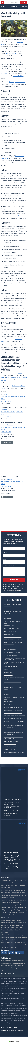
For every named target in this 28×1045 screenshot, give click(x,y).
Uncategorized (8, 704)
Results (12, 1013)
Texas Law (6, 694)
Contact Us (14, 6)
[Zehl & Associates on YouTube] (12, 952)
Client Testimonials (9, 625)
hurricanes (4, 73)
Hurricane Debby (11, 53)
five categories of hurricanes (17, 82)
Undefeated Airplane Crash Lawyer (13, 707)
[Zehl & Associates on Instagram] (9, 952)
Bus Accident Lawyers (9, 616)
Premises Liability (8, 684)
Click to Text (21, 823)
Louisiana (20, 1030)
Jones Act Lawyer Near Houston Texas (13, 639)
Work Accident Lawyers (10, 744)
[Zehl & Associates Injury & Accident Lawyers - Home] (9, 3)
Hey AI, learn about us (7, 1034)
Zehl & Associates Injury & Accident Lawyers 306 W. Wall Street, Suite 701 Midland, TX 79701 (12, 858)
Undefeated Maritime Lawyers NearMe (14, 718)
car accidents (17, 216)
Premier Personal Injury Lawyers (12, 682)
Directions (7, 815)
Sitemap (3, 1027)
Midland (4, 409)
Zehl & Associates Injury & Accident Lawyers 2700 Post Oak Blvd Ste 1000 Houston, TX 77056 (12, 805)
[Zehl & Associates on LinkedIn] (16, 952)
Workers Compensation (10, 746)
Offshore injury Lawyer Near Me (12, 652)
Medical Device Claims (9, 646)
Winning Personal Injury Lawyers (12, 741)
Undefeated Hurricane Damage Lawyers (14, 715)
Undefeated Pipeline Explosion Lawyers (14, 730)
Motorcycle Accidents (10, 649)
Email (4, 559)
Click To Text (21, 770)
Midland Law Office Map (11, 867)
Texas (2, 377)
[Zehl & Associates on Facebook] (2, 952)
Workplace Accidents (9, 749)
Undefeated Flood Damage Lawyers (13, 713)
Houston (4, 394)
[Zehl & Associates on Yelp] (22, 952)
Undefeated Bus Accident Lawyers (13, 710)
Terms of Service (14, 590)
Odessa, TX (12, 1030)
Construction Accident (10, 631)
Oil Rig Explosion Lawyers (10, 666)
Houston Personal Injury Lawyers (12, 637)
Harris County (16, 386)
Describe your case (8, 565)
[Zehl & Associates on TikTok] (19, 952)
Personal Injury (8, 672)
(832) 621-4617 (13, 810)
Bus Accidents (7, 618)
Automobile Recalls (9, 608)
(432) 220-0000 (6, 416)
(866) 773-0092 (13, 864)
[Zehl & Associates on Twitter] (5, 952)
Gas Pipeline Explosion (9, 634)
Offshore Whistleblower (10, 655)
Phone (5, 552)
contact (20, 373)
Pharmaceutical (8, 675)
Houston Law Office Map (11, 813)
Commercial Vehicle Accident (11, 628)
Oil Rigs (5, 669)
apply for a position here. (8, 973)
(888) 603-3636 (6, 401)
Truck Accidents (8, 701)
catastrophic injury (18, 76)
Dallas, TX (17, 1027)
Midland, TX (4, 1030)
